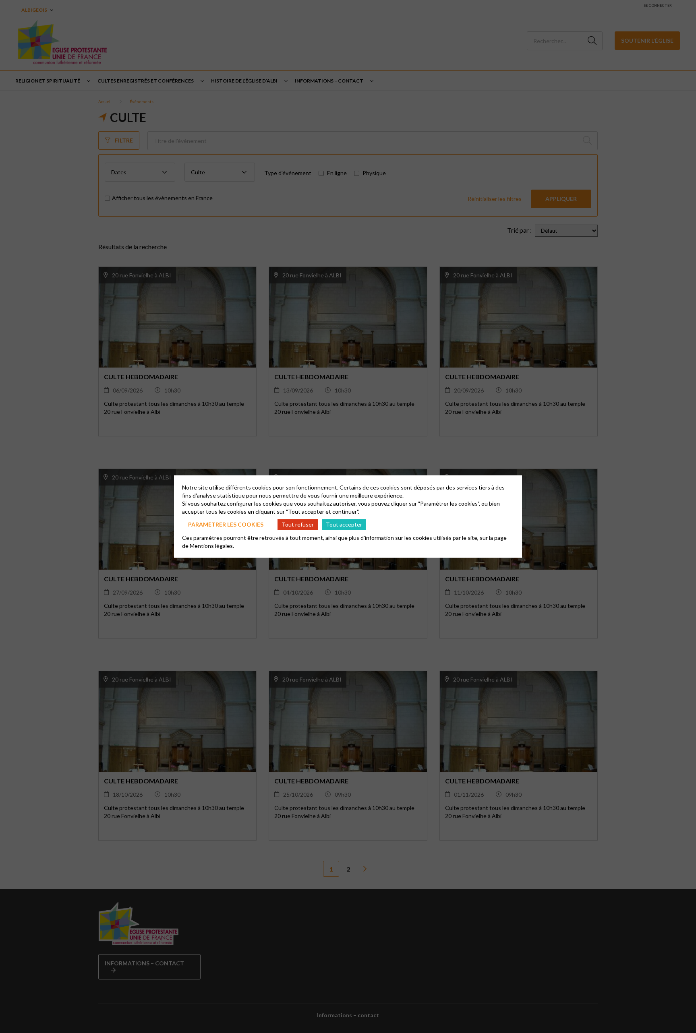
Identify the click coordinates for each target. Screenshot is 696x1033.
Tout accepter (344, 524)
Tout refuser (298, 524)
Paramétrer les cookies (225, 524)
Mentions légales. (212, 545)
